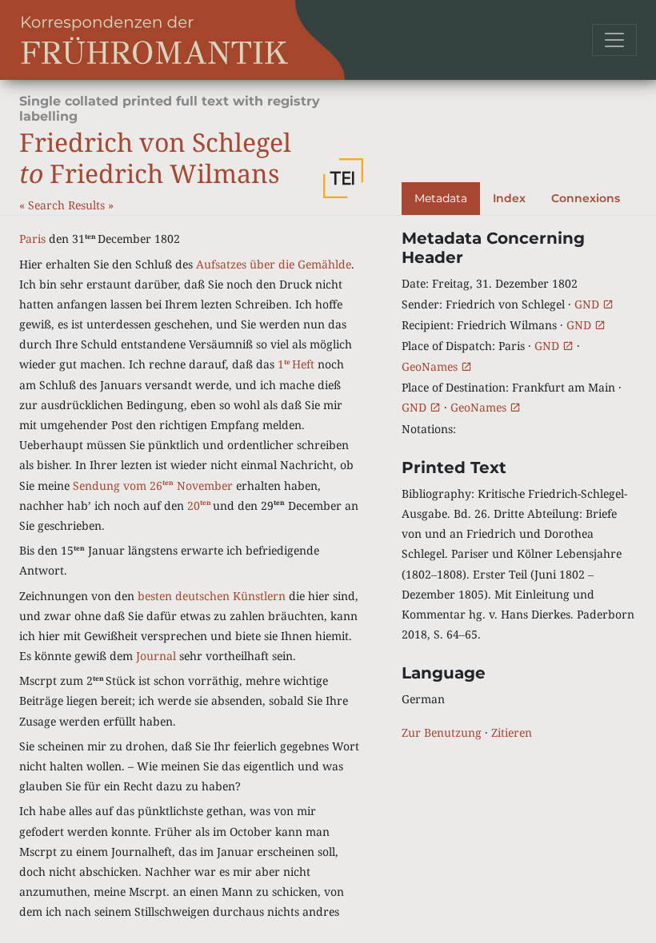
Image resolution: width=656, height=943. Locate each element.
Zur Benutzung (442, 732)
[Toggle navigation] (614, 40)
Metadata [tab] (440, 198)
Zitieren (511, 732)
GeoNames (431, 366)
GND (588, 304)
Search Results (68, 205)
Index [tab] (509, 198)
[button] (343, 178)
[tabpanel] (519, 485)
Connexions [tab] (585, 198)
